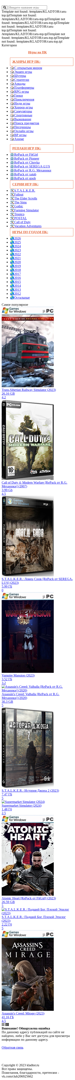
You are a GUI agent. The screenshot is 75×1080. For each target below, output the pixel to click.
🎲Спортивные (21, 115)
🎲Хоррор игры (21, 107)
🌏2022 (15, 254)
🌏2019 (15, 266)
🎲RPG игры (19, 91)
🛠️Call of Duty (20, 222)
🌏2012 (15, 293)
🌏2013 (15, 289)
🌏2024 (15, 246)
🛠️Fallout (16, 194)
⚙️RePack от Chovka (25, 162)
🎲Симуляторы (21, 111)
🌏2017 (15, 274)
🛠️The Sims (18, 202)
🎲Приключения (22, 99)
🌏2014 (15, 285)
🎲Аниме (17, 139)
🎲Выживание (20, 119)
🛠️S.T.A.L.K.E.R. (22, 190)
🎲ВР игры (18, 135)
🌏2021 (15, 258)
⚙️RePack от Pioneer (24, 158)
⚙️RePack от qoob (23, 178)
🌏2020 (15, 262)
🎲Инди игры (20, 103)
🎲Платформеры (22, 87)
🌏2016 (15, 278)
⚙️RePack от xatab (23, 174)
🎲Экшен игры (21, 72)
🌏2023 (15, 250)
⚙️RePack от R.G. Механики (30, 170)
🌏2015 (15, 282)
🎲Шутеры (18, 76)
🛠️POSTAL (18, 218)
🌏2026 (15, 238)
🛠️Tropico (17, 214)
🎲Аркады (17, 83)
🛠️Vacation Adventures (25, 226)
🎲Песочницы (20, 127)
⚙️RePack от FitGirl (24, 154)
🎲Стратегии (19, 79)
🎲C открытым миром (26, 68)
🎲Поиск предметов (24, 123)
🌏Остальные (20, 297)
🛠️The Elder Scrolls (23, 198)
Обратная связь (12, 1047)
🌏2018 (15, 270)
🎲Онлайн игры (22, 131)
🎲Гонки (16, 95)
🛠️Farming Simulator (24, 210)
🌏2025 (15, 242)
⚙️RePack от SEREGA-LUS (30, 166)
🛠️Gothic (16, 206)
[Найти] (5, 7)
